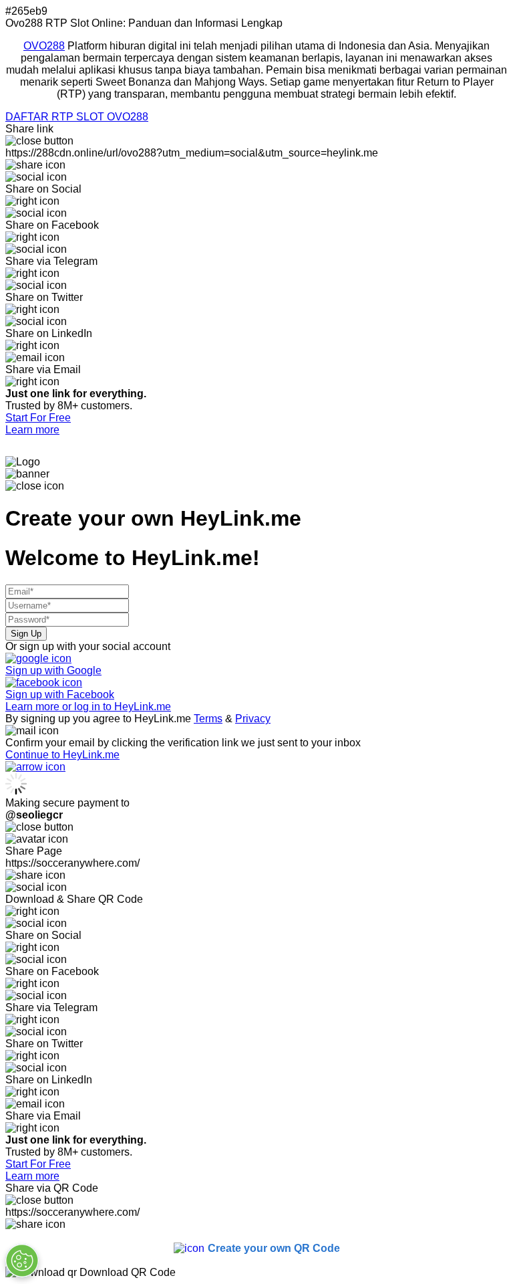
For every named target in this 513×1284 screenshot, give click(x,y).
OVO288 (44, 45)
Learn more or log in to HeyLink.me (88, 706)
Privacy (253, 718)
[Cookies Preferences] (22, 1260)
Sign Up (26, 634)
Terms (208, 718)
